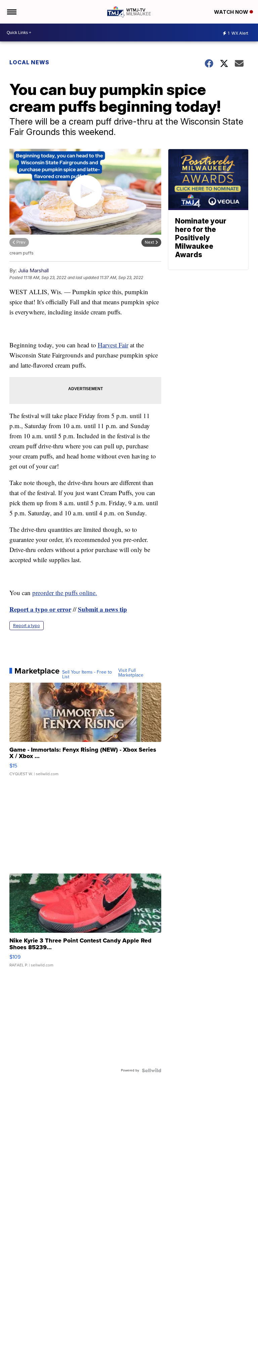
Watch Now (232, 12)
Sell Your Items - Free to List (87, 674)
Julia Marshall (33, 270)
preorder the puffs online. (64, 592)
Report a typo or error (40, 609)
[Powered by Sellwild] (151, 1070)
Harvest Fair (113, 345)
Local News (29, 62)
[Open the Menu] (11, 12)
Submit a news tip (102, 609)
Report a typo (26, 625)
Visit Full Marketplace (130, 673)
